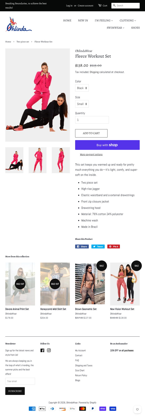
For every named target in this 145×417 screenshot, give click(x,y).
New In (83, 20)
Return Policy (81, 375)
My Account (80, 350)
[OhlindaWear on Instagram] (49, 351)
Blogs (77, 380)
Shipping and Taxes (83, 365)
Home (67, 20)
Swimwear (115, 28)
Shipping (94, 72)
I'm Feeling (103, 20)
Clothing (127, 20)
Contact (78, 355)
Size (77, 97)
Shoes (135, 28)
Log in (69, 5)
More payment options (91, 154)
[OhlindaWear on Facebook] (42, 351)
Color (78, 81)
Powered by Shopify (87, 402)
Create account (85, 5)
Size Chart (80, 370)
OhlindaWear (72, 402)
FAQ (77, 360)
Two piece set (23, 41)
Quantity (80, 113)
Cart (105, 5)
